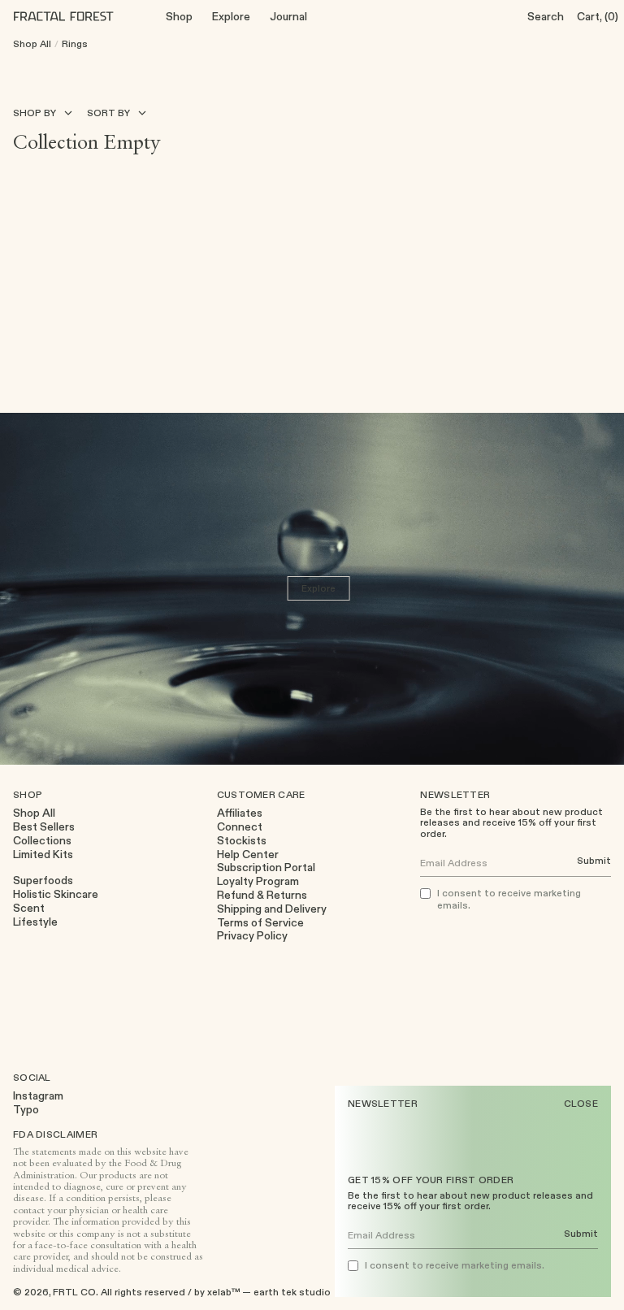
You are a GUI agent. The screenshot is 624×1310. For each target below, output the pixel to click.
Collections (42, 841)
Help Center (248, 854)
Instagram (38, 1096)
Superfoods (43, 880)
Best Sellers (44, 827)
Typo (26, 1110)
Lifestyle (35, 922)
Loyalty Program (258, 881)
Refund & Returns (262, 895)
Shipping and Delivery (272, 909)
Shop (179, 16)
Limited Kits (43, 854)
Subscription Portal (266, 867)
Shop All (32, 44)
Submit (581, 1234)
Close (581, 1103)
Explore (231, 16)
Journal (288, 16)
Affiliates (239, 813)
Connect (239, 827)
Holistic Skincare (55, 894)
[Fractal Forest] (76, 16)
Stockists (241, 841)
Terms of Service (260, 923)
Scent (29, 908)
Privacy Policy (252, 936)
